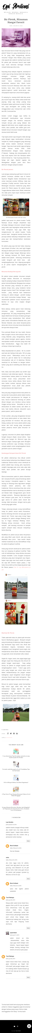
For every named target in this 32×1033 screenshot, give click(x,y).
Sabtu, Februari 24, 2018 (15, 848)
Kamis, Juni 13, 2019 (14, 935)
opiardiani (13, 933)
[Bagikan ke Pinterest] (14, 733)
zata (7, 857)
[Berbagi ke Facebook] (8, 733)
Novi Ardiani (14, 845)
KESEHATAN (9, 737)
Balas (28, 841)
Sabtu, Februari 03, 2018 (11, 860)
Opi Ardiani (18, 1030)
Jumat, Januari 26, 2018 (11, 824)
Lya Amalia (9, 822)
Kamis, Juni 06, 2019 (10, 900)
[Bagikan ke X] (11, 733)
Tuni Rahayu (10, 897)
